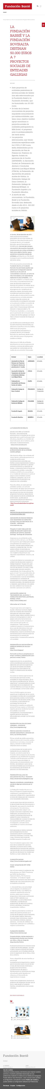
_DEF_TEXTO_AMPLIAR (19, 1017)
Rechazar (6, 1085)
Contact (5, 1060)
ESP (40, 6)
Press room (8, 19)
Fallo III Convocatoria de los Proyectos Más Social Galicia (23, 19)
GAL (41, 5)
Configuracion (20, 1085)
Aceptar (12, 1085)
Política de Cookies (32, 1080)
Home (4, 19)
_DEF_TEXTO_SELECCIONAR (21, 1019)
